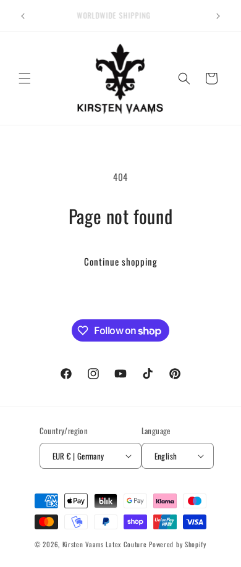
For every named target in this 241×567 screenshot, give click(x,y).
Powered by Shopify (177, 544)
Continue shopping (121, 261)
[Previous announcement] (22, 16)
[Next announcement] (218, 16)
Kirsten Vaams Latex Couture (106, 544)
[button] (24, 78)
